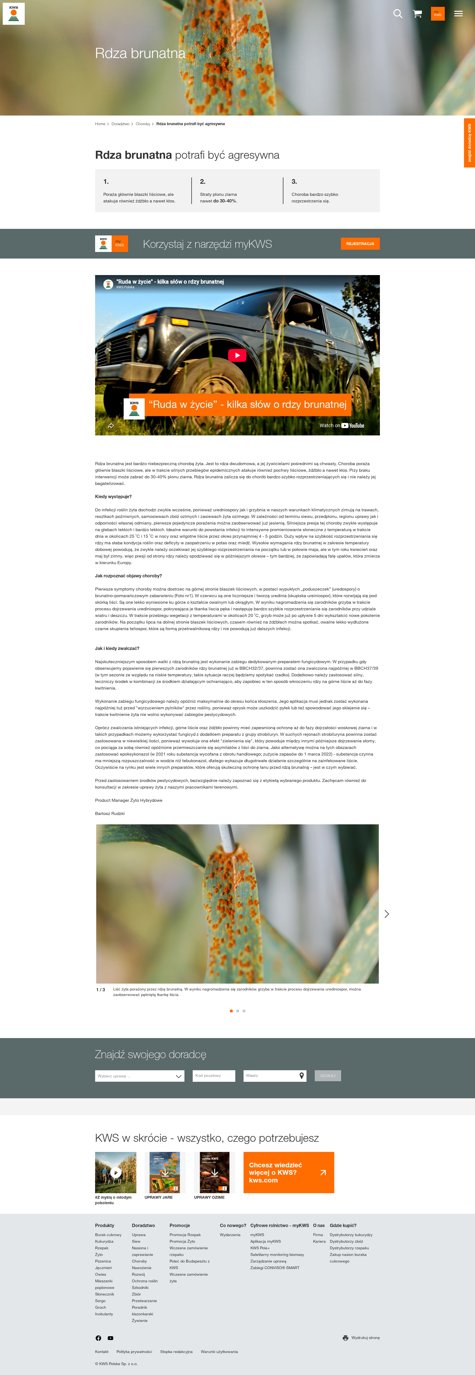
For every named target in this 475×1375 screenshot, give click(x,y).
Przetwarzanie (144, 1300)
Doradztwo (143, 1225)
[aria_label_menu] (458, 13)
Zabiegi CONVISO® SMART (274, 1267)
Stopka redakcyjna (176, 1351)
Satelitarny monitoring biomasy (277, 1254)
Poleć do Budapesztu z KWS (190, 1264)
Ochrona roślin (145, 1280)
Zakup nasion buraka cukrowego (348, 1258)
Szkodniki (140, 1287)
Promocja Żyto (182, 1241)
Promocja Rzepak (185, 1234)
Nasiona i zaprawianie (142, 1251)
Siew (136, 1241)
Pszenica (103, 1261)
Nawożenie (141, 1267)
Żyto (99, 1254)
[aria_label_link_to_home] (14, 13)
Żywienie (140, 1320)
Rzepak (101, 1247)
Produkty (104, 1225)
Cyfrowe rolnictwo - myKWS (279, 1225)
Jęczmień (103, 1267)
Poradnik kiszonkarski (142, 1310)
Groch (100, 1307)
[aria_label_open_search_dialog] (398, 13)
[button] (115, 1179)
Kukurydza (104, 1241)
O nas (319, 1225)
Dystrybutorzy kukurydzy (351, 1234)
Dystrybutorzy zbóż (346, 1241)
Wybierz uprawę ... (114, 1076)
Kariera (319, 1241)
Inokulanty (104, 1313)
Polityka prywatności (134, 1351)
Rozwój (138, 1274)
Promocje (180, 1225)
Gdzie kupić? (343, 1225)
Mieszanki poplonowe (104, 1284)
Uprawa (139, 1234)
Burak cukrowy (108, 1234)
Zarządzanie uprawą (268, 1261)
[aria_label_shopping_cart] (417, 13)
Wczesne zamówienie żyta (189, 1277)
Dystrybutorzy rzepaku (349, 1247)
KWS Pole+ (260, 1247)
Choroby (139, 1261)
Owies (100, 1274)
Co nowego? (233, 1225)
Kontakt (101, 1351)
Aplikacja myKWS (265, 1241)
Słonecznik (104, 1294)
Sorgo (100, 1300)
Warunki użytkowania (219, 1351)
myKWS (257, 1234)
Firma (318, 1234)
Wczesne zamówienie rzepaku (189, 1251)
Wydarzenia (230, 1234)
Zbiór (136, 1294)
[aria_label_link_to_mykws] (438, 14)
